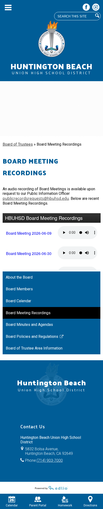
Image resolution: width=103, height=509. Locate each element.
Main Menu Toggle (8, 7)
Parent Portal (37, 505)
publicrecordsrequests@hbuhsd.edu (36, 198)
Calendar (12, 505)
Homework (65, 505)
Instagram (96, 7)
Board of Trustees (18, 144)
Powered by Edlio (51, 487)
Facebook (86, 7)
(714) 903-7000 (50, 460)
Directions (90, 505)
